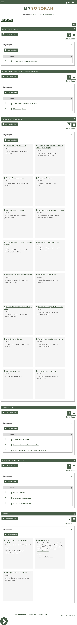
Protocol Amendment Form (22, 503)
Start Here (5, 514)
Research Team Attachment (15, 178)
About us (32, 614)
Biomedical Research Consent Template (51, 210)
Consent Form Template (21, 439)
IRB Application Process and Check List (18, 572)
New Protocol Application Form (16, 146)
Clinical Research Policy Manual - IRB (25, 103)
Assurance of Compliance (10, 29)
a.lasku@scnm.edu (43, 551)
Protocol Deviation (19, 493)
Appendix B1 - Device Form (47, 275)
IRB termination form (13, 371)
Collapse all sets (70, 39)
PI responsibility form (45, 178)
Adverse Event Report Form (22, 498)
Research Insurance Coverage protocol (50, 339)
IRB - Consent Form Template (15, 210)
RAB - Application (43, 540)
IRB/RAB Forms (49, 14)
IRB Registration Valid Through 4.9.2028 (25, 61)
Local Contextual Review (14, 339)
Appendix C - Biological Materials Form (50, 307)
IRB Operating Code (19, 109)
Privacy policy (20, 614)
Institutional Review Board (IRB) (12, 119)
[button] (10, 34)
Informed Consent (8, 407)
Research (35, 14)
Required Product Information (47, 371)
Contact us (42, 614)
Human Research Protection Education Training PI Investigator (49, 147)
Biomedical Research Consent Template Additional (29, 450)
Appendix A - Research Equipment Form (19, 275)
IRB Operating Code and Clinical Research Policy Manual (20, 71)
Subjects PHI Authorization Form (48, 242)
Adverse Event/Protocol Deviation (13, 460)
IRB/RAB (42, 14)
